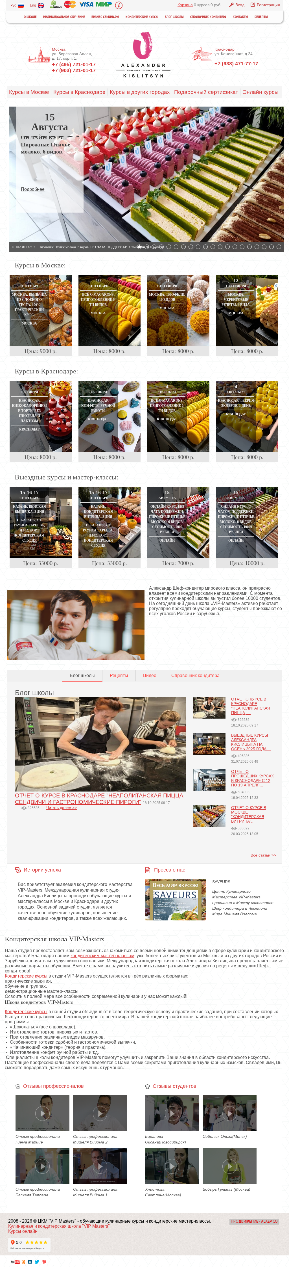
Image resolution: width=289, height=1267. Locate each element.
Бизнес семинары (105, 17)
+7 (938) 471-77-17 (236, 63)
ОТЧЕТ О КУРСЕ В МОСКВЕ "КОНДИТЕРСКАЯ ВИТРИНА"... (248, 814)
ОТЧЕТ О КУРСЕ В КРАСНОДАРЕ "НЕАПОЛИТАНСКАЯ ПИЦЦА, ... (250, 706)
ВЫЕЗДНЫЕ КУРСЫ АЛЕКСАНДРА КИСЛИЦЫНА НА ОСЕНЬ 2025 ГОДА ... (251, 742)
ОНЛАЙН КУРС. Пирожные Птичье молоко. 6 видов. (45, 144)
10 (205, 247)
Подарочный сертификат (206, 92)
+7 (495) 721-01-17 (74, 64)
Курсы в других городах (140, 92)
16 (249, 247)
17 (257, 247)
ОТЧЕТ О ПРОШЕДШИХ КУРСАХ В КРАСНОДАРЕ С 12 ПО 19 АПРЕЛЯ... (252, 778)
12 (220, 247)
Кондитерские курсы (142, 17)
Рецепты (261, 17)
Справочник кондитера (208, 17)
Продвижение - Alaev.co (254, 1222)
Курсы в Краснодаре (79, 92)
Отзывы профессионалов (53, 1086)
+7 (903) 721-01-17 (74, 70)
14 (235, 247)
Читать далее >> (61, 807)
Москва (58, 49)
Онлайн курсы (260, 92)
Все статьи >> (263, 855)
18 (264, 247)
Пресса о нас (169, 870)
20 (279, 247)
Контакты (240, 17)
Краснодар (224, 49)
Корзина (185, 5)
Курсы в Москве (29, 92)
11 (213, 247)
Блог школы (174, 17)
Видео (149, 675)
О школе (30, 17)
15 (242, 247)
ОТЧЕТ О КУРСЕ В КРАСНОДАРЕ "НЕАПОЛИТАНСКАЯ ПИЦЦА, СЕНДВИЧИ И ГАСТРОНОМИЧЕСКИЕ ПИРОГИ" (100, 798)
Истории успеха (42, 870)
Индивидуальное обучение (64, 17)
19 (271, 247)
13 (227, 247)
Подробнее (33, 189)
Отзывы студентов (174, 1086)
